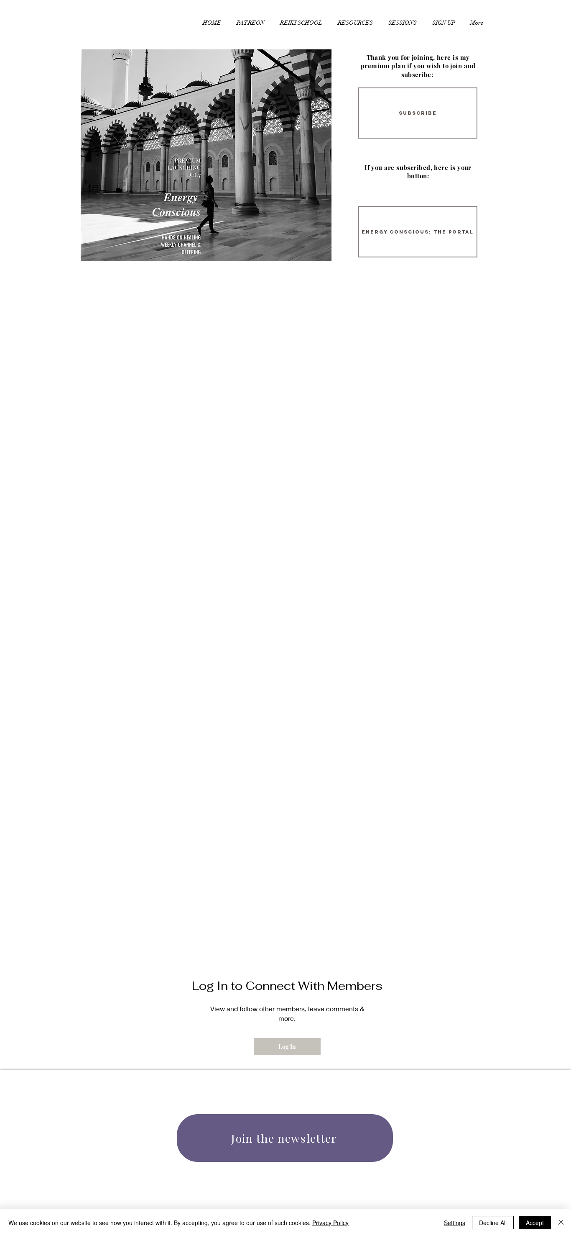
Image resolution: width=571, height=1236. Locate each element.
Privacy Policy (330, 1222)
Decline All (493, 1222)
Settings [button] (454, 1222)
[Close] (561, 1222)
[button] (355, 19)
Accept (535, 1222)
